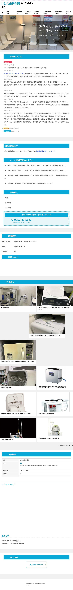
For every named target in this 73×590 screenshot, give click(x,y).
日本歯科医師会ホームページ (45, 151)
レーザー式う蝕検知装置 (47, 413)
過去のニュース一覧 (66, 445)
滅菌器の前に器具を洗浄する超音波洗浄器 (52, 387)
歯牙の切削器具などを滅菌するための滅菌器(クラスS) (55, 308)
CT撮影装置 (5, 307)
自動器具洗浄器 (6, 387)
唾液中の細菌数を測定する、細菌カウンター (16, 413)
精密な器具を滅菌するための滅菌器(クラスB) (45, 335)
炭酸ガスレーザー (7, 439)
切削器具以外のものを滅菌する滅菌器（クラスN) (17, 361)
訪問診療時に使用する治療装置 (49, 438)
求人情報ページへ (36, 565)
